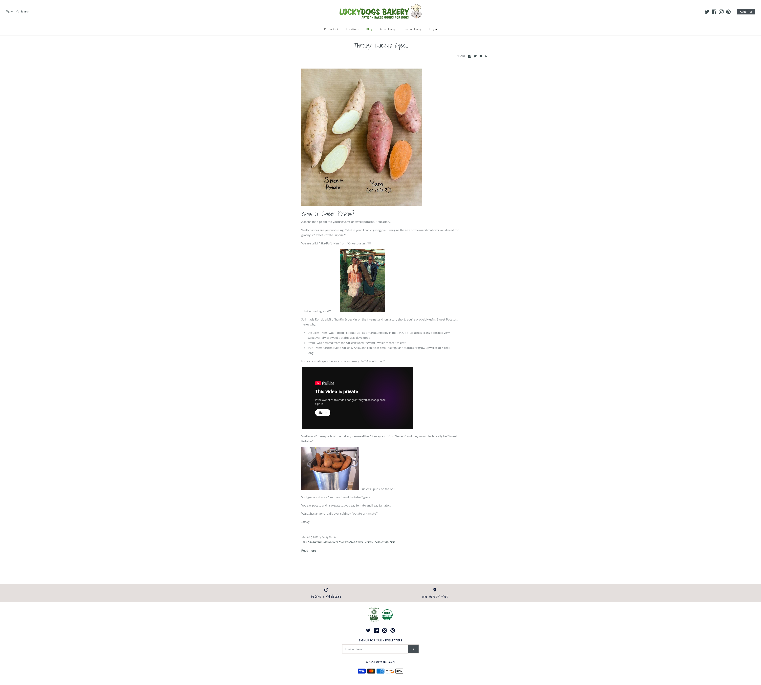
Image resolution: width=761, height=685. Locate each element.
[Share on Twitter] (475, 56)
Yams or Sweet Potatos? (328, 213)
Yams (392, 541)
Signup (10, 11)
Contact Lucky (412, 29)
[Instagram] (721, 12)
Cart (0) (746, 11)
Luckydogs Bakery (384, 661)
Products (331, 29)
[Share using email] (480, 56)
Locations (352, 29)
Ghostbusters (330, 541)
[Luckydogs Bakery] (380, 6)
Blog (369, 29)
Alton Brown (314, 541)
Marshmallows (347, 541)
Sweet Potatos (364, 541)
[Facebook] (714, 12)
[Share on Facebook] (469, 56)
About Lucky (388, 29)
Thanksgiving (380, 541)
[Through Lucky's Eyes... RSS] (485, 56)
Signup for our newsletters (380, 640)
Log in (433, 29)
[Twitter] (707, 12)
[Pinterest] (728, 12)
